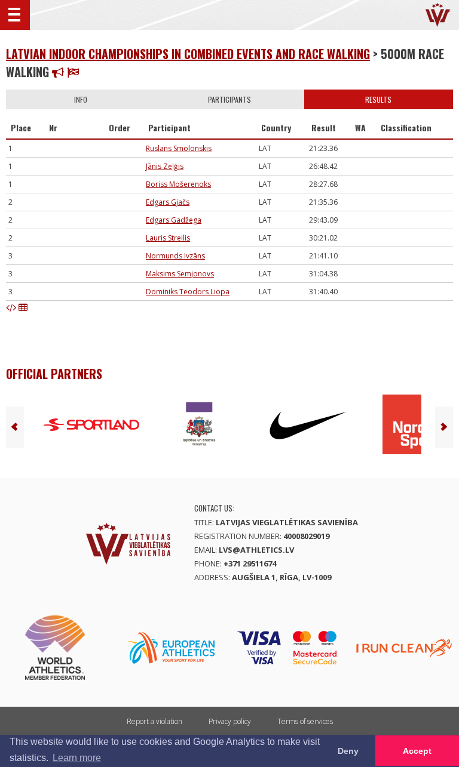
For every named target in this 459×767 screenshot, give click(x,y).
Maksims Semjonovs (180, 274)
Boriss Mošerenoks (178, 184)
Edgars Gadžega (173, 220)
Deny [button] (348, 751)
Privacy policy (230, 721)
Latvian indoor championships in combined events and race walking (188, 54)
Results (378, 99)
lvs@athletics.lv (256, 549)
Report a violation (154, 721)
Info (80, 99)
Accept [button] (417, 751)
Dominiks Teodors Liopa (188, 292)
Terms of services (305, 721)
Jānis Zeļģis (164, 166)
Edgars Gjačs (167, 202)
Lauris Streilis (168, 238)
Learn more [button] (77, 758)
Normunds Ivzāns (175, 256)
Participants (229, 99)
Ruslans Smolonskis (179, 148)
